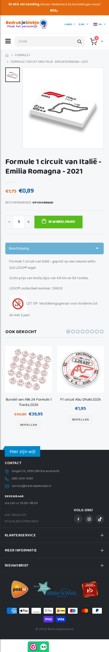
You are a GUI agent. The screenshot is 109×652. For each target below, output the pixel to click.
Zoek (79, 41)
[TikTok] (100, 519)
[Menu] (8, 41)
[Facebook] (78, 519)
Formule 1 (22, 55)
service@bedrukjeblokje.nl (31, 486)
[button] (101, 41)
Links (68, 24)
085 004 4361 (22, 478)
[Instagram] (89, 519)
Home (7, 55)
